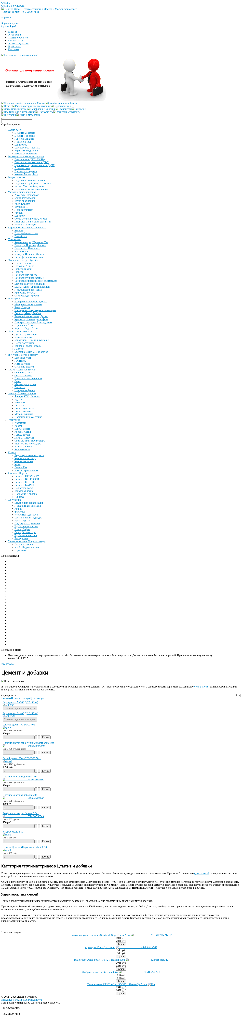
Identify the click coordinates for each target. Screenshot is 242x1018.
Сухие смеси (15, 129)
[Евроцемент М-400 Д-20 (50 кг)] (9, 716)
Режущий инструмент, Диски (31, 316)
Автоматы (20, 422)
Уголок (18, 212)
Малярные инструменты (28, 304)
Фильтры (19, 511)
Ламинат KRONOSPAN (27, 476)
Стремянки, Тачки (24, 325)
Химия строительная (26, 470)
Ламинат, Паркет (17, 473)
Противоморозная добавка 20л (20, 795)
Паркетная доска (23, 488)
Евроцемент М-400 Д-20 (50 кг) (20, 713)
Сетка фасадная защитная (28, 257)
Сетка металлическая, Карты (30, 218)
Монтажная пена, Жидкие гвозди (26, 541)
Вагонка (19, 405)
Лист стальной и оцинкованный (32, 221)
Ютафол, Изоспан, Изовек (29, 254)
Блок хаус (19, 402)
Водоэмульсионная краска (29, 455)
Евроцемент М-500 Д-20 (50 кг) (20, 702)
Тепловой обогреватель (27, 345)
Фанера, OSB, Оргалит (27, 396)
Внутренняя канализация (28, 502)
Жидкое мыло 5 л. (13, 831)
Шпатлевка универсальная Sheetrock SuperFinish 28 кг (100, 935)
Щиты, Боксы (22, 428)
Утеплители (14, 239)
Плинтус (19, 496)
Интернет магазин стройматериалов (21, 999)
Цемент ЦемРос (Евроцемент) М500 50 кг (26, 847)
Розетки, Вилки (23, 446)
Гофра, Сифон (22, 529)
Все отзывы (7, 663)
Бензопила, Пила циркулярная (31, 340)
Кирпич (18, 230)
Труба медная (22, 520)
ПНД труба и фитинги (27, 523)
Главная (12, 31)
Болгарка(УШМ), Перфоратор (31, 351)
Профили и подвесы (25, 171)
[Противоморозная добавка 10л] (23, 779)
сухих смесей (201, 686)
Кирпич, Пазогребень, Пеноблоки (27, 227)
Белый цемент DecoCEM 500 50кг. (22, 758)
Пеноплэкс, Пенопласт (27, 248)
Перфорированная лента (28, 289)
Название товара (20, 698)
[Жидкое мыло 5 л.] (7, 834)
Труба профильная (24, 200)
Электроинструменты (20, 331)
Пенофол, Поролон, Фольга (30, 245)
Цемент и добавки (24, 135)
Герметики (20, 550)
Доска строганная (24, 408)
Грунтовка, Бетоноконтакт (23, 354)
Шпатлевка (20, 144)
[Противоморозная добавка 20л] (23, 798)
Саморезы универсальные (29, 277)
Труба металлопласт (25, 535)
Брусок (18, 399)
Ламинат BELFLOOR (26, 479)
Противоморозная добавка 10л (20, 776)
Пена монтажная (23, 544)
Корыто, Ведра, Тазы (26, 328)
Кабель (18, 425)
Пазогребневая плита (26, 233)
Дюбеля (18, 271)
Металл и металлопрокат (22, 192)
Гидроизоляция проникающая (31, 189)
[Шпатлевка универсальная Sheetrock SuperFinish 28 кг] (151, 935)
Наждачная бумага (24, 390)
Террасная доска (23, 491)
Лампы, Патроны (24, 437)
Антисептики (22, 363)
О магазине (14, 34)
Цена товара (37, 698)
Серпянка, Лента (23, 372)
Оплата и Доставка (18, 43)
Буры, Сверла (22, 307)
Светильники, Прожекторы (29, 440)
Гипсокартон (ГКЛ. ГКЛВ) (29, 159)
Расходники (21, 538)
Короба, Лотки (22, 431)
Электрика (14, 419)
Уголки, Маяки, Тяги (26, 174)
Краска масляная (23, 461)
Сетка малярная (23, 375)
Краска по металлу (25, 458)
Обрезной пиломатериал (28, 417)
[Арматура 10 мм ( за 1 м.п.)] (136, 947)
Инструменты (16, 298)
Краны (18, 508)
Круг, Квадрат (22, 203)
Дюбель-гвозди (23, 269)
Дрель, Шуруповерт (25, 334)
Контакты (13, 49)
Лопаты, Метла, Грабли (27, 313)
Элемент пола (22, 168)
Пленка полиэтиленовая (28, 378)
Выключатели (22, 449)
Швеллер (19, 215)
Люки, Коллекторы (25, 532)
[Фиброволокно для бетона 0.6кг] (23, 816)
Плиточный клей (24, 138)
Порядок (6, 698)
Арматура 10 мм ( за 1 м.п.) (100, 947)
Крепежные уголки (25, 292)
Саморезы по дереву (25, 274)
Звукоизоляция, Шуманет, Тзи (31, 242)
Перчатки (19, 387)
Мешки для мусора (25, 384)
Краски (12, 452)
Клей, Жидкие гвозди (26, 547)
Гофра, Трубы (22, 434)
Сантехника (14, 499)
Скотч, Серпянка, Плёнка (22, 369)
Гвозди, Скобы (22, 263)
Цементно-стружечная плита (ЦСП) (34, 165)
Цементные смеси (24, 132)
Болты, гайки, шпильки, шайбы (32, 286)
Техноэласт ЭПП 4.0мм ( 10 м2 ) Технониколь (99, 959)
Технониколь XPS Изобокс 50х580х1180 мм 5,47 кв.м (117, 984)
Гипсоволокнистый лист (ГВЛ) (31, 162)
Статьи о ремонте (18, 37)
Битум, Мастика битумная (29, 186)
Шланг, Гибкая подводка (28, 517)
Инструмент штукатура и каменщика (35, 310)
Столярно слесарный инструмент (33, 322)
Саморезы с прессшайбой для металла (35, 280)
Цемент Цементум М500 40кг (19, 724)
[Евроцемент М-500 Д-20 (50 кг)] (8, 705)
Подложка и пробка (25, 493)
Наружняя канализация (27, 505)
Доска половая (22, 411)
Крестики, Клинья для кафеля (31, 319)
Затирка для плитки (25, 153)
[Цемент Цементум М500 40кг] (7, 727)
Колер (17, 464)
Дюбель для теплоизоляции (29, 283)
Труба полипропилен (26, 526)
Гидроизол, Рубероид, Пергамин (32, 183)
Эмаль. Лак (20, 467)
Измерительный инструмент (30, 301)
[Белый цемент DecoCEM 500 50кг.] (7, 761)
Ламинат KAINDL (24, 485)
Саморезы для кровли (26, 295)
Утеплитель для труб (26, 514)
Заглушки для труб (25, 224)
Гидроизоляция (16, 177)
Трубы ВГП (21, 206)
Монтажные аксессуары (27, 443)
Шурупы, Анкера (24, 266)
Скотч (17, 381)
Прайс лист (14, 46)
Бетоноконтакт (22, 357)
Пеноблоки (20, 236)
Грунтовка (20, 360)
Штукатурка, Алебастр (27, 147)
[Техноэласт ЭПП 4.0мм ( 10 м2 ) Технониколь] (147, 959)
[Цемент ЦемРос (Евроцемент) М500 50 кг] (7, 850)
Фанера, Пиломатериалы (22, 393)
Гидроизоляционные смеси (29, 180)
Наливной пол (22, 141)
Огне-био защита (24, 366)
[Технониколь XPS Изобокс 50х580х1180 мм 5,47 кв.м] (151, 984)
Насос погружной (24, 343)
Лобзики (19, 348)
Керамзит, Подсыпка (26, 150)
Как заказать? (15, 40)
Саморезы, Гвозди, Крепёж (23, 260)
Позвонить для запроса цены (20, 708)
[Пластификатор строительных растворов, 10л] (24, 745)
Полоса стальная (23, 209)
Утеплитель (21, 251)
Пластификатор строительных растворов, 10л (28, 742)
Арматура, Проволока (26, 195)
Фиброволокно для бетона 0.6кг (21, 813)
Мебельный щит (23, 414)
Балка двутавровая (24, 197)
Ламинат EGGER (24, 482)
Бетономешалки (23, 337)
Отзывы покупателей (13, 5)
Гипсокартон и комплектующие (26, 156)
